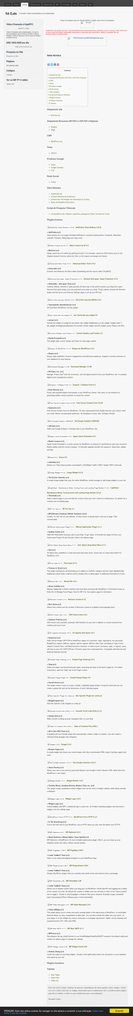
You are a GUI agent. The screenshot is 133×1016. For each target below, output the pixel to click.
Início (8, 5)
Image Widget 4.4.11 (75, 473)
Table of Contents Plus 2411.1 (86, 726)
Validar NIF (10, 84)
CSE (52, 170)
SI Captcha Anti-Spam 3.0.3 (83, 633)
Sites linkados (54, 92)
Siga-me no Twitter (25, 19)
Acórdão (66, 5)
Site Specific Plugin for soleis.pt (89, 696)
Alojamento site (54, 75)
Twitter (53, 182)
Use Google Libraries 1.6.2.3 (84, 763)
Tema (51, 83)
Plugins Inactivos (55, 100)
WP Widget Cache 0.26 (78, 947)
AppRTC (21, 28)
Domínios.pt (55, 115)
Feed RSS (22, 19)
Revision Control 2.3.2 (77, 599)
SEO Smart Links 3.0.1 (78, 615)
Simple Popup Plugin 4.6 (80, 678)
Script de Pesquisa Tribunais (59, 95)
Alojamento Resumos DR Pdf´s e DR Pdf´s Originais (67, 78)
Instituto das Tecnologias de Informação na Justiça (70, 199)
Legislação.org (56, 194)
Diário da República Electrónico (62, 202)
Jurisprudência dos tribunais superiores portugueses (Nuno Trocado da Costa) (80, 214)
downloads (75, 374)
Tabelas (52, 103)
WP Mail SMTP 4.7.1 (75, 929)
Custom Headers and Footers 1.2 (89, 333)
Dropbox (54, 127)
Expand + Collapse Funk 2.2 (84, 385)
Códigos (9, 75)
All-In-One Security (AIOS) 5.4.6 (88, 300)
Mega (53, 130)
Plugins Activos (54, 98)
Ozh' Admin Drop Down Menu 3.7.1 (92, 545)
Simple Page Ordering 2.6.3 (83, 660)
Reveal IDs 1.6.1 (70, 581)
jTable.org (54, 981)
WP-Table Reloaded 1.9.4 (80, 905)
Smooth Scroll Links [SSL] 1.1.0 (89, 711)
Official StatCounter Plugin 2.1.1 (89, 527)
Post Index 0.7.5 (70, 563)
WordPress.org (56, 141)
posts (78, 571)
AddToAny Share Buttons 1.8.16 (88, 227)
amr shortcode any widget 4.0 (85, 315)
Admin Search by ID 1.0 (78, 245)
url (59, 232)
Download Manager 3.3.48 (81, 367)
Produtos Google (55, 86)
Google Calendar (57, 168)
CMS (50, 81)
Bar (90, 5)
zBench (54, 153)
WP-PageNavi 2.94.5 (75, 850)
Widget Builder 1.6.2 (75, 781)
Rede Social (53, 89)
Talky (27, 28)
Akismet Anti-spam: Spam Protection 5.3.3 (101, 279)
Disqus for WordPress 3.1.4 (83, 349)
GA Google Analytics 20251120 (87, 421)
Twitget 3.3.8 (66, 744)
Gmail (53, 165)
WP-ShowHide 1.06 (73, 881)
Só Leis (11, 13)
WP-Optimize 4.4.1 (73, 832)
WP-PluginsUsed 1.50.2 (78, 866)
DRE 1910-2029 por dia (23, 47)
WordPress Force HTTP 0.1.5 (85, 817)
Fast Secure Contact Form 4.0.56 (90, 403)
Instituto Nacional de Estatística (63, 197)
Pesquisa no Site (12, 56)
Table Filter (55, 978)
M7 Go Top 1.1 (68, 509)
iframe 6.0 (63, 457)
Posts (16, 5)
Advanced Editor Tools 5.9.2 (84, 264)
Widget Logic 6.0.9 (72, 799)
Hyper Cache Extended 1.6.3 (84, 436)
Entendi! (119, 1010)
